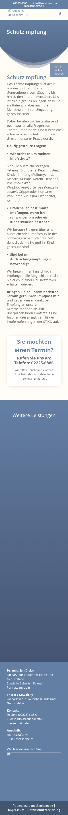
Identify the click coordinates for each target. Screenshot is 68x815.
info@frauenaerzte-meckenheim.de (25, 721)
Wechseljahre (34, 637)
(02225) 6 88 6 (27, 715)
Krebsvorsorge (34, 565)
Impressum (16, 810)
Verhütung (34, 492)
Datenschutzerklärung (43, 810)
